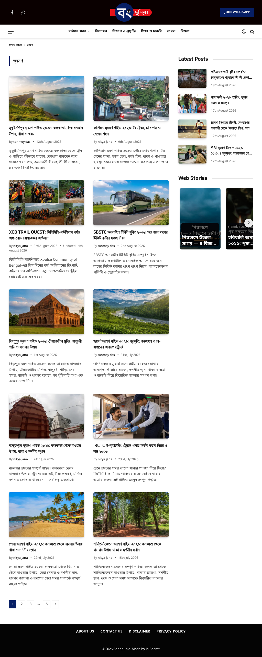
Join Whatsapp (237, 12)
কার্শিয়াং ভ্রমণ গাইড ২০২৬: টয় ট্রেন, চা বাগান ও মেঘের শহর (126, 131)
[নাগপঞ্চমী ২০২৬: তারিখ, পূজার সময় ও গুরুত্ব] (192, 103)
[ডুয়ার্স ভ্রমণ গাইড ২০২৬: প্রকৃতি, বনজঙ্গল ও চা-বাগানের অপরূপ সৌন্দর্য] (131, 311)
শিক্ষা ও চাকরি (151, 31)
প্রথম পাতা (15, 45)
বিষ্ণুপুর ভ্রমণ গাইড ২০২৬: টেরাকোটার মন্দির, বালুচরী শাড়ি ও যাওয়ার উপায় (45, 344)
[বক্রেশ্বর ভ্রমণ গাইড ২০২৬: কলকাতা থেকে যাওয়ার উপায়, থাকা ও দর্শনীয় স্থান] (46, 416)
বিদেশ (185, 31)
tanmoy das (21, 142)
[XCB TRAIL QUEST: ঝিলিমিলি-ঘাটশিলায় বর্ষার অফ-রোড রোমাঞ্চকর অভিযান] (46, 202)
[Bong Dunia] (131, 12)
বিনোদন (101, 31)
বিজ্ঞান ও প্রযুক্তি (124, 31)
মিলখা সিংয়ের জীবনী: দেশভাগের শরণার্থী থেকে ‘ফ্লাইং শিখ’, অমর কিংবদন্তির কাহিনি (231, 125)
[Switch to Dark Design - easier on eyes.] (244, 31)
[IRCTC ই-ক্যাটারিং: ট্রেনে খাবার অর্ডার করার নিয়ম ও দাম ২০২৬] (131, 416)
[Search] (251, 31)
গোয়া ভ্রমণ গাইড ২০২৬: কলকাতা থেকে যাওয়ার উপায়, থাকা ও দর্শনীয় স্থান (46, 547)
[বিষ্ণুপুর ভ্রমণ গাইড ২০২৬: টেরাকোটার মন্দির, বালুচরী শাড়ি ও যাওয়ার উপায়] (46, 311)
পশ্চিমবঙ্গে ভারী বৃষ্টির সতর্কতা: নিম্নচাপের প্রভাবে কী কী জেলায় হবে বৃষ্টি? (231, 74)
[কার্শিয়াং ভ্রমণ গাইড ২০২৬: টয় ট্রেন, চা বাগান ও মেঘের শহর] (131, 98)
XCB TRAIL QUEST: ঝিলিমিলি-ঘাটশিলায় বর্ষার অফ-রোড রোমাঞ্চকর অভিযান (44, 235)
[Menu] (11, 31)
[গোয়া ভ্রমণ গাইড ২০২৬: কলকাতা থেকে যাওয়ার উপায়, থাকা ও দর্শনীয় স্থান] (46, 514)
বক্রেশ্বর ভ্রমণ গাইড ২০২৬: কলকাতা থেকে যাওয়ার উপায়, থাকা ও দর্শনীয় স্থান (45, 448)
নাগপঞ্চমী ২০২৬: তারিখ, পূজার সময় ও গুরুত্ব (229, 100)
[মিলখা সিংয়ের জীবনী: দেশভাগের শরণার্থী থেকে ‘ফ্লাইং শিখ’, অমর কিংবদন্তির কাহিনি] (192, 128)
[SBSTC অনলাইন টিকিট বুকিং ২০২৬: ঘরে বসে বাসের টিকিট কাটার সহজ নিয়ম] (131, 202)
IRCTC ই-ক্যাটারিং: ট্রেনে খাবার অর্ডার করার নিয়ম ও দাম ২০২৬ (130, 448)
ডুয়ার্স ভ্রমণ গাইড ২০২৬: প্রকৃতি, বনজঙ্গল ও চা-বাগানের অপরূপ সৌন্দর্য (126, 344)
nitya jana (105, 142)
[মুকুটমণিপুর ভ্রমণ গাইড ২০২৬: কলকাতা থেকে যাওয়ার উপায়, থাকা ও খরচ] (46, 98)
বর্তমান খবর (77, 31)
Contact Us (112, 631)
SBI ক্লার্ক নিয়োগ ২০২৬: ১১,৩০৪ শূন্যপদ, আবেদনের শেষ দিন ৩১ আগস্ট (230, 150)
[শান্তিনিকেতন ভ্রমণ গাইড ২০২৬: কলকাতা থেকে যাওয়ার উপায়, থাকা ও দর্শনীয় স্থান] (131, 514)
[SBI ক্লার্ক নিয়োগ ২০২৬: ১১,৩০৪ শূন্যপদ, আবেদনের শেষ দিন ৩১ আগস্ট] (192, 154)
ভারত (171, 31)
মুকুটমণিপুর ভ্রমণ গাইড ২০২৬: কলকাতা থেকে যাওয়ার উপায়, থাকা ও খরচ (46, 131)
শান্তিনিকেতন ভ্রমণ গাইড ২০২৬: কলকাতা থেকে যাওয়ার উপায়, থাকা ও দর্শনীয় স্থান (127, 547)
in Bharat (153, 649)
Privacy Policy (171, 631)
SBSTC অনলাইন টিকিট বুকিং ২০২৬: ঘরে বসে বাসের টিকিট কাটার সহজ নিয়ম (130, 235)
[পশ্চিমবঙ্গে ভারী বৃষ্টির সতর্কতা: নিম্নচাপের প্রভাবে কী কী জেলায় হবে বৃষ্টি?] (192, 78)
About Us (85, 631)
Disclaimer (139, 631)
